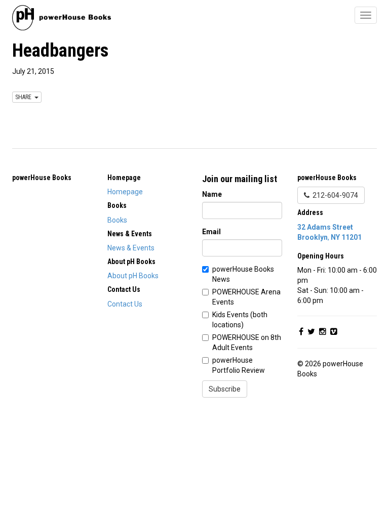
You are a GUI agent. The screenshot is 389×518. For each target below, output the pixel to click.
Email (211, 232)
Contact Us (124, 304)
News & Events (130, 248)
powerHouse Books (41, 178)
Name (212, 194)
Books (117, 220)
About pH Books (133, 276)
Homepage (125, 192)
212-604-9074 (333, 195)
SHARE (24, 97)
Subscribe (225, 389)
